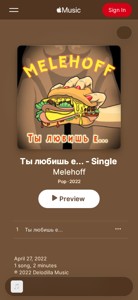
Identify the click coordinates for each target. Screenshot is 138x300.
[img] (68, 10)
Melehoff (69, 172)
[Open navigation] (13, 10)
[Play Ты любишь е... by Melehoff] (17, 229)
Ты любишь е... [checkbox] (44, 230)
